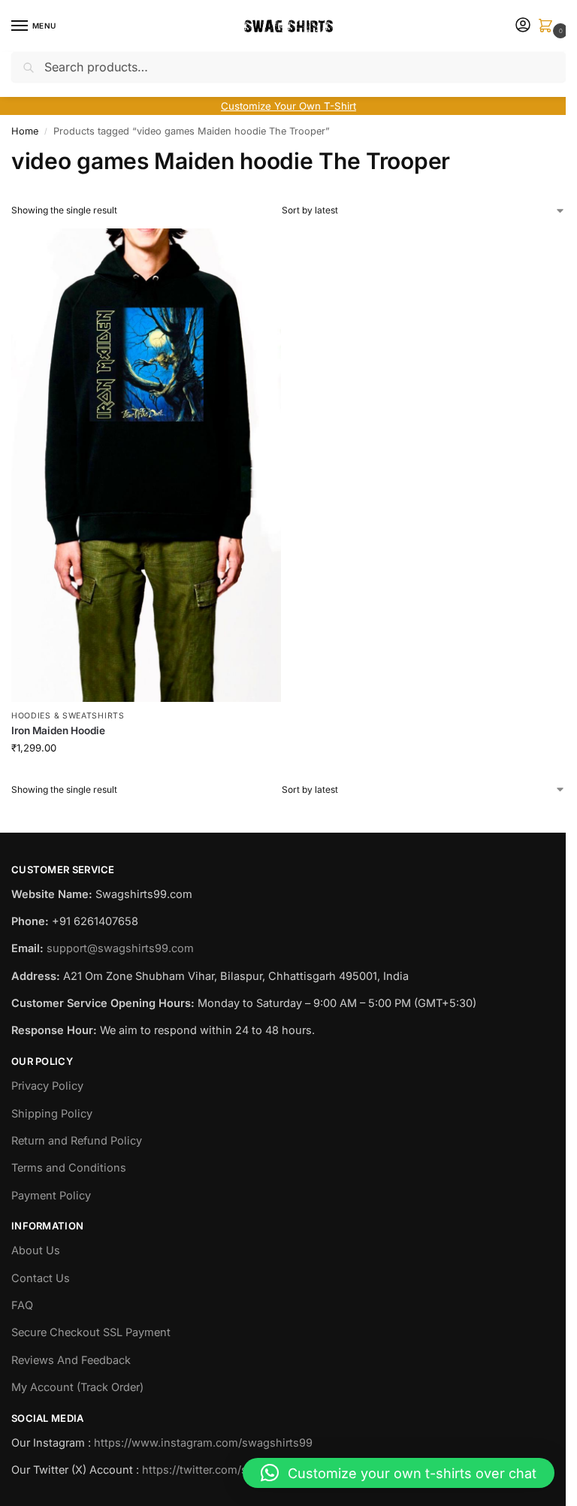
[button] (548, 27)
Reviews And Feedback (71, 1360)
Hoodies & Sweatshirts (68, 716)
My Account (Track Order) (77, 1387)
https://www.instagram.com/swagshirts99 (203, 1443)
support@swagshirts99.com (120, 948)
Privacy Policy (47, 1086)
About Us (35, 1250)
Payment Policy (51, 1195)
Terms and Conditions (68, 1168)
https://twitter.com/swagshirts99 (227, 1470)
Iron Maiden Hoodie (58, 730)
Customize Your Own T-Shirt (288, 106)
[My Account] (523, 26)
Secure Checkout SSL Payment (91, 1332)
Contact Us (40, 1278)
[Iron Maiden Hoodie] (146, 464)
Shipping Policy (51, 1113)
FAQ (22, 1305)
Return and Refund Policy (76, 1141)
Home (24, 131)
